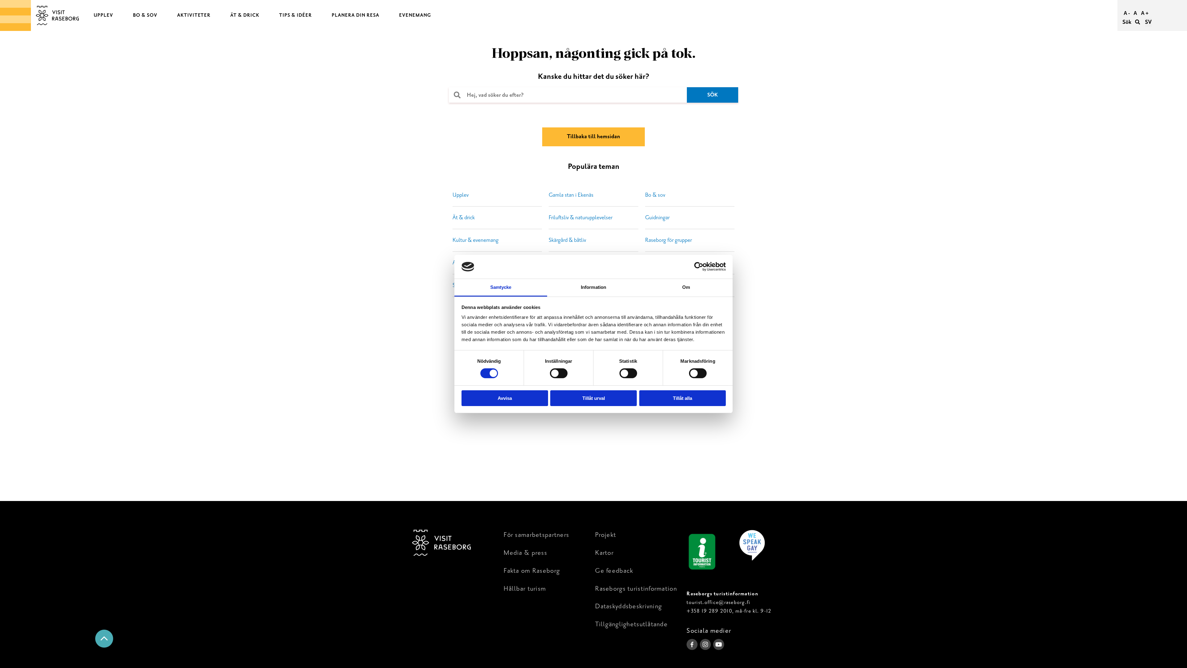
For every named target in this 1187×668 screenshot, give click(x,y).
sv (1148, 22)
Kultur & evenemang (476, 240)
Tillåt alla (682, 398)
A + (1144, 13)
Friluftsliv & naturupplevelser (580, 217)
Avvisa (505, 398)
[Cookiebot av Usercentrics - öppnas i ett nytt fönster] (699, 266)
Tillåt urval (593, 398)
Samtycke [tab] (501, 287)
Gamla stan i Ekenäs (571, 195)
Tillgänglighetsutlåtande (631, 624)
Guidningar (657, 217)
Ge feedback (614, 570)
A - (1127, 13)
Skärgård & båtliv (567, 240)
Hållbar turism (525, 588)
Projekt (605, 534)
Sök (1127, 22)
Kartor (604, 552)
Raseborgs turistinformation (636, 588)
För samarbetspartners (536, 534)
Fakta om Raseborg (532, 570)
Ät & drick (464, 217)
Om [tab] (686, 287)
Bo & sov (655, 195)
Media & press (525, 552)
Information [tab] (593, 287)
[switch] (559, 373)
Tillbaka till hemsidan (593, 136)
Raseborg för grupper (668, 240)
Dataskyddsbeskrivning (628, 606)
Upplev (461, 195)
